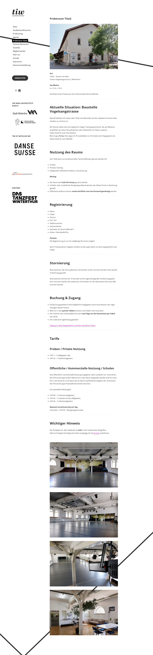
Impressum (17, 61)
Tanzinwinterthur (18, 12)
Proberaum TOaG (20, 40)
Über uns (16, 55)
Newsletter (20, 78)
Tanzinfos (16, 48)
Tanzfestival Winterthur (22, 30)
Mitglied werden (19, 51)
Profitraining (18, 34)
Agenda (16, 37)
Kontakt (16, 58)
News (15, 27)
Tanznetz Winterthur (21, 44)
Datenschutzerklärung (21, 65)
